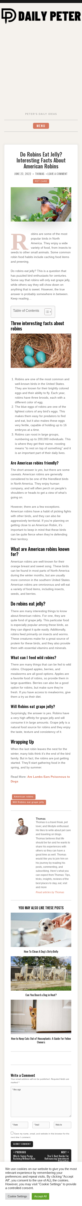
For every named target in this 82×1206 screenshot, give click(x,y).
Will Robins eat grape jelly (28, 802)
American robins (24, 796)
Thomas (40, 174)
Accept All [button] (40, 1196)
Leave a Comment (58, 174)
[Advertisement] (41, 69)
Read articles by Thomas (50, 892)
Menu (41, 125)
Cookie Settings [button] (17, 1196)
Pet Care (41, 181)
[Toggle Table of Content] (46, 311)
